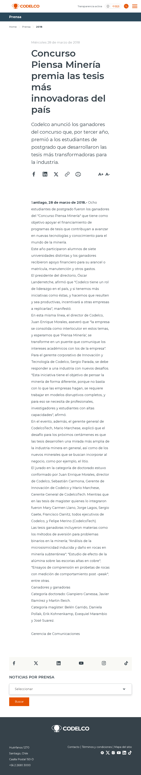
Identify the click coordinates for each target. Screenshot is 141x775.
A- (107, 174)
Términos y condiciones (97, 747)
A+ (101, 174)
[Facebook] (34, 174)
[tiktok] (126, 664)
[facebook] (14, 664)
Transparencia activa (90, 6)
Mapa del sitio (123, 747)
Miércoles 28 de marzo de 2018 (55, 42)
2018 (39, 26)
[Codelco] (25, 6)
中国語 (116, 6)
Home (13, 26)
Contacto (73, 747)
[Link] (67, 174)
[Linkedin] (45, 174)
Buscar (19, 701)
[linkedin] (59, 664)
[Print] (78, 174)
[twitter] (35, 664)
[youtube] (81, 664)
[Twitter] (56, 174)
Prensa (26, 26)
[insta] (104, 664)
